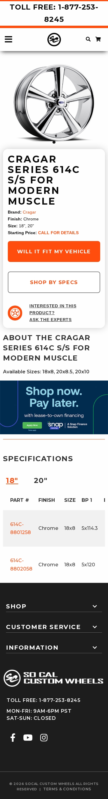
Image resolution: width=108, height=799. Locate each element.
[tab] (54, 604)
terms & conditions (67, 789)
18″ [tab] (12, 480)
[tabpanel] (54, 104)
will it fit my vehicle (54, 251)
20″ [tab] (41, 480)
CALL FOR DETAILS (58, 233)
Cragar (29, 212)
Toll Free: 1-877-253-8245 (54, 13)
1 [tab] (54, 142)
